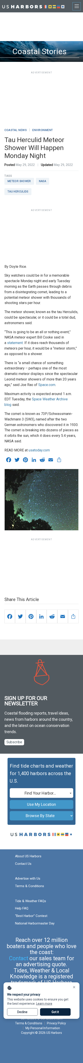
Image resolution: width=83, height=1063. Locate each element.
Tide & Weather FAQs (30, 901)
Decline (22, 1012)
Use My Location (41, 804)
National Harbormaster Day (34, 923)
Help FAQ (21, 908)
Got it (55, 1012)
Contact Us (23, 864)
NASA (42, 181)
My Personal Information (42, 1028)
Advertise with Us (27, 878)
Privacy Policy (56, 1023)
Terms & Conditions (29, 886)
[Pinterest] (31, 616)
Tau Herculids (18, 191)
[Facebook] (9, 616)
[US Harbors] (33, 6)
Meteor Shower (19, 181)
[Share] (73, 616)
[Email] (62, 616)
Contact (18, 958)
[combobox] (41, 793)
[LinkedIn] (41, 616)
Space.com (46, 385)
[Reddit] (52, 616)
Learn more (44, 1003)
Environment (42, 130)
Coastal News (15, 130)
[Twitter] (20, 616)
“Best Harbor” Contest (31, 916)
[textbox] (41, 793)
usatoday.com (39, 450)
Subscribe (14, 742)
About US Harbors (28, 856)
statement (15, 343)
